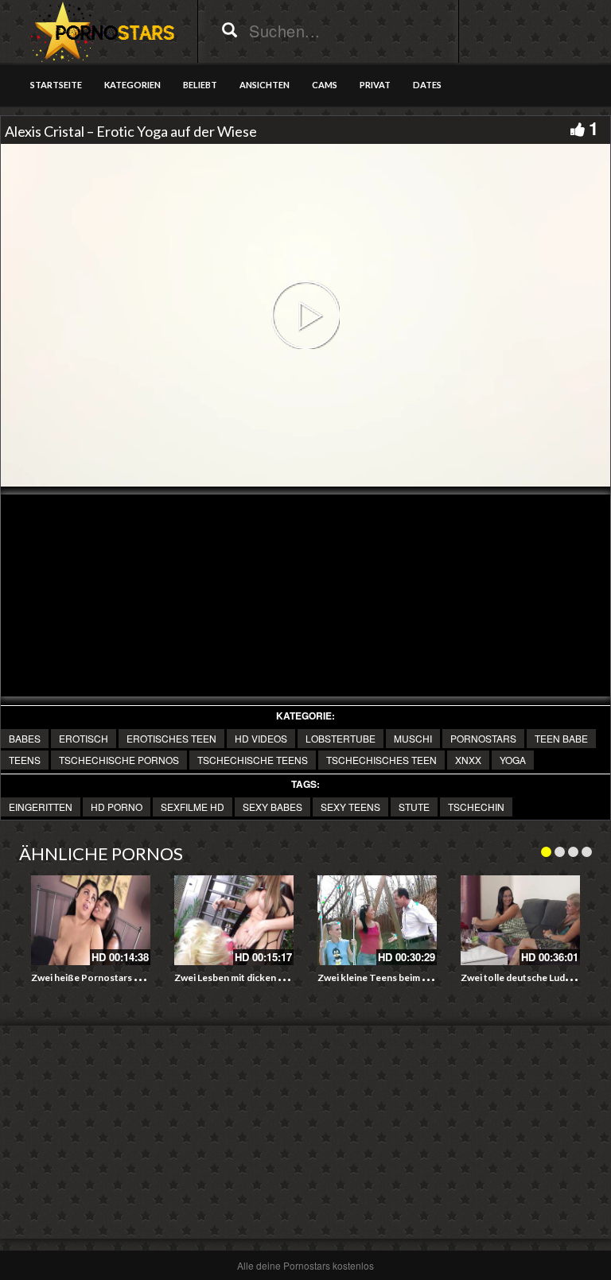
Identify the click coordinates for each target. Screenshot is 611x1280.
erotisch (83, 738)
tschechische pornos (119, 759)
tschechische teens (252, 759)
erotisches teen (171, 738)
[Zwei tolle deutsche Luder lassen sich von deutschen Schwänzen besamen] (520, 920)
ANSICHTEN (264, 85)
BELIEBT (200, 85)
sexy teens (350, 806)
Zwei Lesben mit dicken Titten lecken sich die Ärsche (289, 977)
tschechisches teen (381, 759)
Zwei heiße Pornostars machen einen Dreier (127, 977)
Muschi (413, 738)
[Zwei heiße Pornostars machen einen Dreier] (90, 920)
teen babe (561, 738)
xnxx (468, 759)
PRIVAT (375, 85)
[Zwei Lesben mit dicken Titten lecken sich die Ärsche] (234, 920)
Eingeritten (40, 806)
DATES (427, 85)
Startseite (56, 85)
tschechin (476, 806)
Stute (414, 806)
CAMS (324, 85)
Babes (25, 738)
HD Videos (261, 738)
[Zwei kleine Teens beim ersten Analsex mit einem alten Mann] (377, 920)
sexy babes (272, 806)
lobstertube (341, 738)
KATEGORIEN (132, 85)
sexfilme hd (192, 806)
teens (25, 759)
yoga (513, 759)
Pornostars (483, 738)
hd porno (116, 806)
